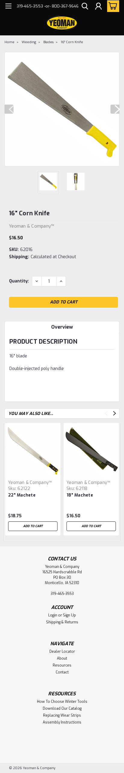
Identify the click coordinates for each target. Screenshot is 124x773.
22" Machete (22, 495)
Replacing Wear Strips (62, 715)
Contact (62, 672)
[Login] (98, 7)
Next (114, 109)
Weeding (29, 42)
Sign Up (69, 615)
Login (52, 615)
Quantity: (19, 281)
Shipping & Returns (62, 622)
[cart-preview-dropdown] (111, 6)
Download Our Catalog (62, 708)
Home (9, 42)
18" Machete (80, 495)
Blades (48, 42)
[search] (84, 7)
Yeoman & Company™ (30, 482)
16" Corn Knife (72, 42)
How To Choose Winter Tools (62, 701)
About (62, 658)
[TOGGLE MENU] (8, 6)
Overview (62, 327)
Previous (9, 109)
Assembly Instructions (62, 722)
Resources (62, 665)
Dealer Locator (62, 651)
